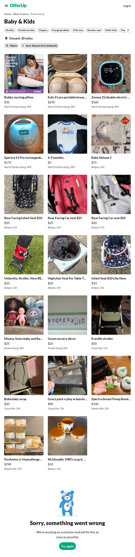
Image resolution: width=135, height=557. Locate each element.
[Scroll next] (128, 30)
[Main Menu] (6, 6)
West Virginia (20, 13)
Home (7, 13)
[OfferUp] (18, 6)
